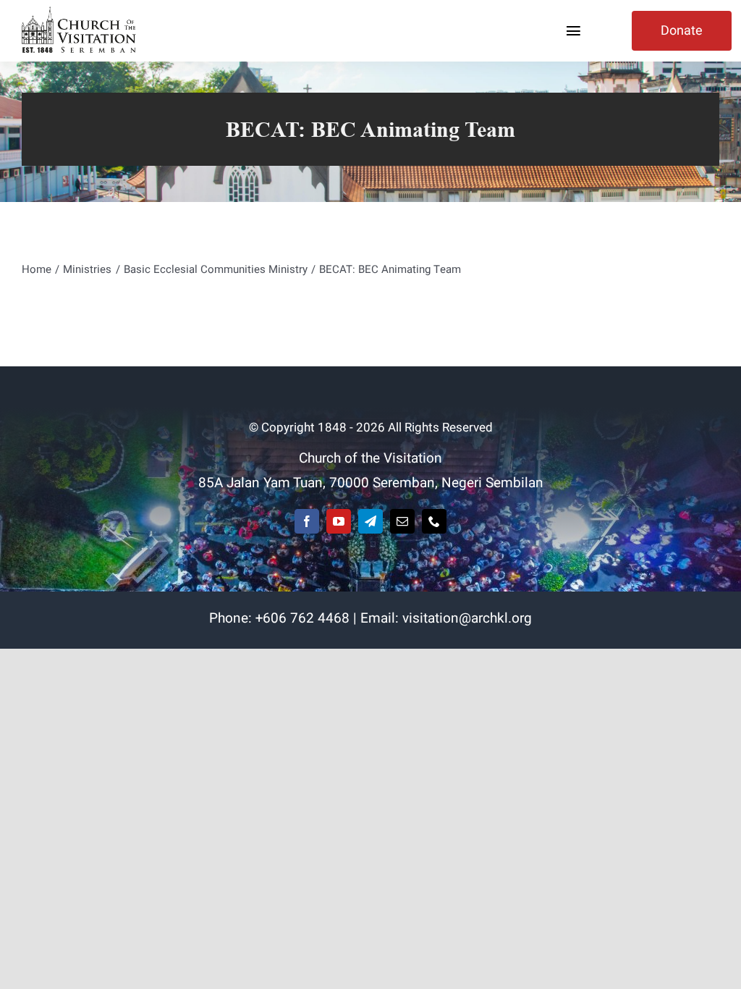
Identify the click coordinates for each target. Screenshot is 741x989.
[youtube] (338, 521)
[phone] (434, 521)
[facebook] (307, 521)
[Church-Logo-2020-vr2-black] (81, 13)
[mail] (402, 521)
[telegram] (370, 521)
